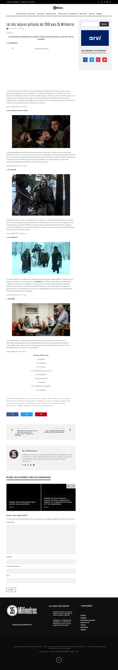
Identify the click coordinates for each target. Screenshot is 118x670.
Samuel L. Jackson (12, 405)
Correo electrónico (13, 566)
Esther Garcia (21, 351)
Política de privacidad (60, 648)
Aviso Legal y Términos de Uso (28, 646)
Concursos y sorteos (25, 14)
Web (7, 575)
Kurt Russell (22, 401)
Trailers (83, 625)
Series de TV (85, 622)
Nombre (9, 556)
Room (64, 403)
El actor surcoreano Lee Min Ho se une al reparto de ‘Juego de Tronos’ (26, 433)
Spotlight (20, 405)
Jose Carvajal (22, 166)
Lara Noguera (22, 233)
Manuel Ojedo (22, 107)
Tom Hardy (35, 405)
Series (92, 14)
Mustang (38, 403)
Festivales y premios (68, 14)
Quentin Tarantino (46, 403)
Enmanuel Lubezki (46, 398)
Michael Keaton (30, 403)
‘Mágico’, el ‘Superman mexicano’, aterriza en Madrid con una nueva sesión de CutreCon (62, 622)
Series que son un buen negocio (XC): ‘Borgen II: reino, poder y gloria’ (63, 613)
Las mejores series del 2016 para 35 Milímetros (55, 431)
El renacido (37, 398)
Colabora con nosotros (27, 2)
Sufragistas (27, 405)
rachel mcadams (57, 403)
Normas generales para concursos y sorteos (65, 646)
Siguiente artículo (59, 428)
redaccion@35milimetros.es (22, 625)
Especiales (51, 14)
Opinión (83, 630)
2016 (8, 398)
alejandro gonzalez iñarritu (18, 398)
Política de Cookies (97, 646)
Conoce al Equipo (13, 2)
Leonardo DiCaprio (65, 401)
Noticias (83, 14)
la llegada (56, 401)
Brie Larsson (29, 398)
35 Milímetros (13, 28)
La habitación (40, 401)
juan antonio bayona (12, 401)
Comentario (10, 522)
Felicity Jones (56, 398)
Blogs (99, 14)
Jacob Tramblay (66, 398)
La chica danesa (31, 401)
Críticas (40, 14)
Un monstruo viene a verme (46, 405)
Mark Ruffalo (21, 403)
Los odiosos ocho (11, 403)
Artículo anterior (23, 428)
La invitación (49, 401)
